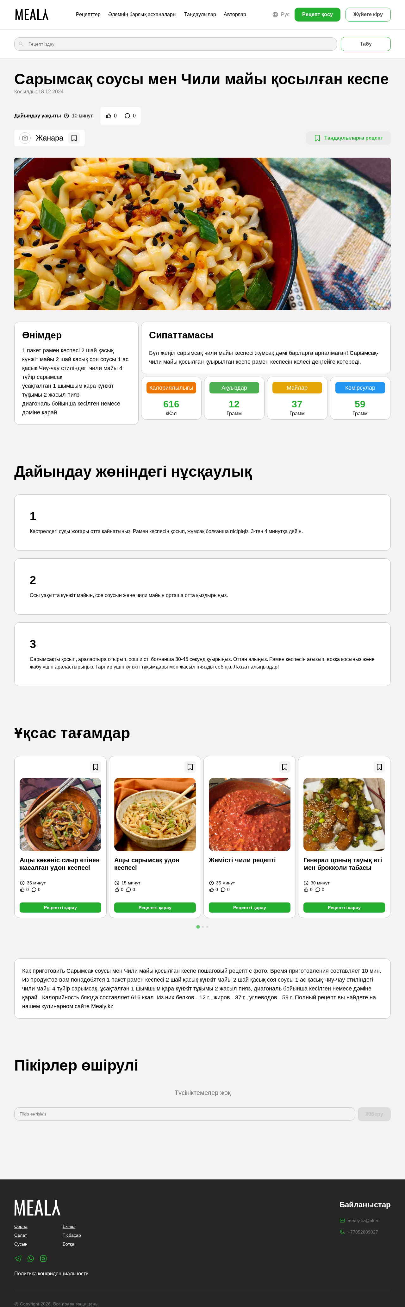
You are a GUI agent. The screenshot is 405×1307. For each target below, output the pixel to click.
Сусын (21, 1244)
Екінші (69, 1226)
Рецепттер (88, 14)
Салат (20, 1235)
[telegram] (18, 1258)
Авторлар (235, 14)
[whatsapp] (30, 1258)
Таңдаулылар (200, 14)
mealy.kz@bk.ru (364, 1220)
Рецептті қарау (60, 907)
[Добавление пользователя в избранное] (74, 138)
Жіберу (374, 1114)
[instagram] (43, 1258)
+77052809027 (363, 1232)
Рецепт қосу (317, 14)
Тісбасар (72, 1235)
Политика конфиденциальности (51, 1273)
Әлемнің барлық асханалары (142, 14)
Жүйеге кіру (368, 14)
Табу (366, 44)
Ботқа (68, 1244)
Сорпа (21, 1226)
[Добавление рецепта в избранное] (95, 767)
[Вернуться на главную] (32, 14)
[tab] (198, 926)
